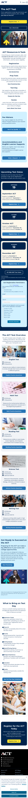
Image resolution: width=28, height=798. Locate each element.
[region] (14, 786)
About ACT (4, 770)
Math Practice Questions (14, 411)
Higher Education (8, 762)
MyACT (5, 620)
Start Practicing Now (14, 84)
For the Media (19, 774)
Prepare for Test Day (14, 96)
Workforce (6, 764)
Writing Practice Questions (14, 527)
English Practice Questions (14, 375)
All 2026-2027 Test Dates (14, 272)
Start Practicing (7, 565)
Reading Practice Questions (14, 447)
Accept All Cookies (14, 795)
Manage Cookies (14, 789)
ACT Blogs (18, 770)
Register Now (13, 21)
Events (3, 774)
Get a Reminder (14, 28)
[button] (14, 38)
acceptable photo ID (15, 629)
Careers (3, 772)
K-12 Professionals (8, 760)
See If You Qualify (13, 129)
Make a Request (13, 158)
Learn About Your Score (14, 108)
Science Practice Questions (14, 488)
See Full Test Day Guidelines (12, 679)
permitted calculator (14, 664)
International (6, 766)
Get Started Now (14, 71)
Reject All (14, 792)
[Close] (26, 777)
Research (17, 772)
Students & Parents (8, 757)
